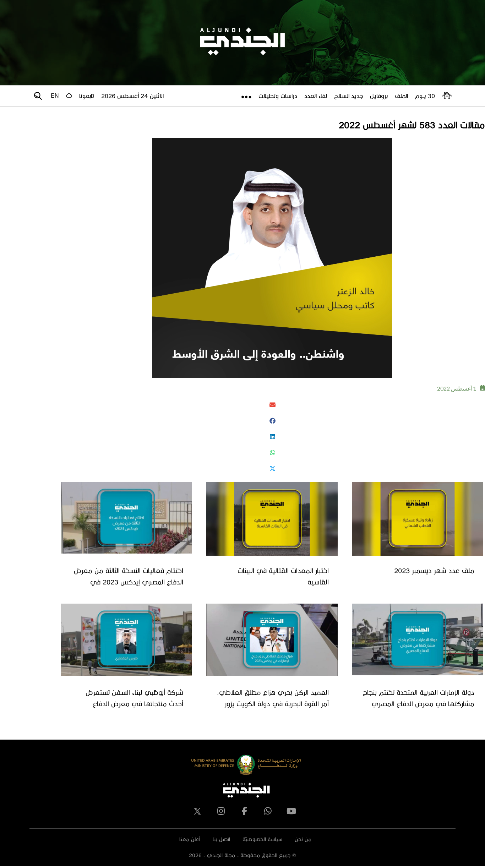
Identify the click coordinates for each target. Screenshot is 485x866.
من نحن (303, 839)
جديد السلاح (348, 95)
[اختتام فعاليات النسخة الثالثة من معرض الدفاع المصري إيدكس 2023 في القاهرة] (126, 518)
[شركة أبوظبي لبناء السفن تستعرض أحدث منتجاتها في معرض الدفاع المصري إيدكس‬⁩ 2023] (126, 640)
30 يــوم (425, 95)
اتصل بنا (221, 839)
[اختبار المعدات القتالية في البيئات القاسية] (272, 519)
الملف (401, 95)
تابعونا (86, 95)
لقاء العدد (315, 95)
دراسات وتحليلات (277, 95)
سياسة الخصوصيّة (262, 839)
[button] (272, 405)
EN (55, 96)
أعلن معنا (189, 839)
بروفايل (379, 95)
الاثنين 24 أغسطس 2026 (132, 95)
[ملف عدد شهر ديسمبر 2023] (417, 519)
